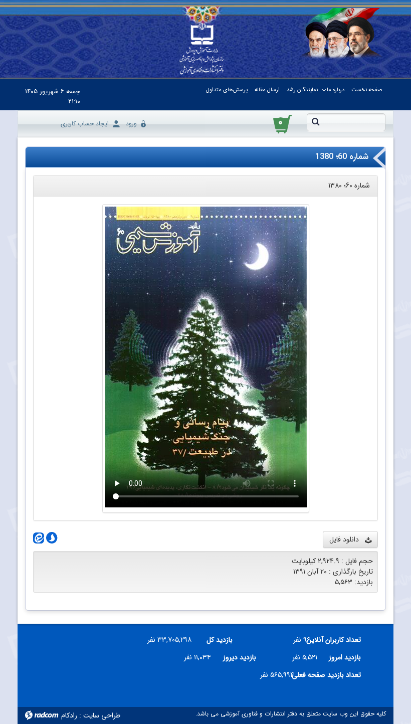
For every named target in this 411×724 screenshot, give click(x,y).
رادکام (69, 715)
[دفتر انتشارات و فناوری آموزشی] (202, 49)
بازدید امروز (345, 657)
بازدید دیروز (239, 657)
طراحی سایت (101, 715)
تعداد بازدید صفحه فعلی (331, 674)
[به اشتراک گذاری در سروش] (50, 538)
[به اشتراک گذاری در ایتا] (38, 538)
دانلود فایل (347, 539)
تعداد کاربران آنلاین (339, 639)
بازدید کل (220, 639)
